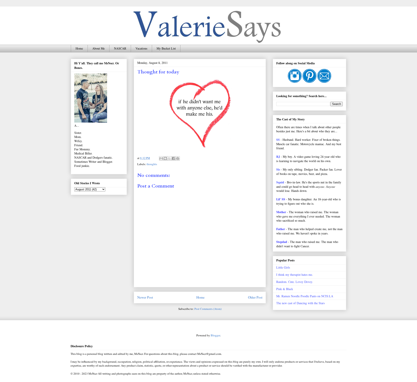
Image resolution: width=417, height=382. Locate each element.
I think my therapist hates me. (294, 274)
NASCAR (120, 48)
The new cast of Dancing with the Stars (300, 303)
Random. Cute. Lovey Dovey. (294, 282)
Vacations (141, 48)
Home (79, 48)
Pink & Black (284, 289)
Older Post (255, 297)
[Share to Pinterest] (177, 158)
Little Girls (283, 267)
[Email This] (161, 158)
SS (278, 139)
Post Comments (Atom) (208, 309)
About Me (98, 48)
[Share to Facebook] (173, 158)
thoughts (152, 164)
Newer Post (145, 297)
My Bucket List (166, 48)
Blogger (215, 335)
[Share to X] (169, 158)
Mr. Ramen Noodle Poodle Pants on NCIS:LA (304, 296)
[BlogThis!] (165, 158)
